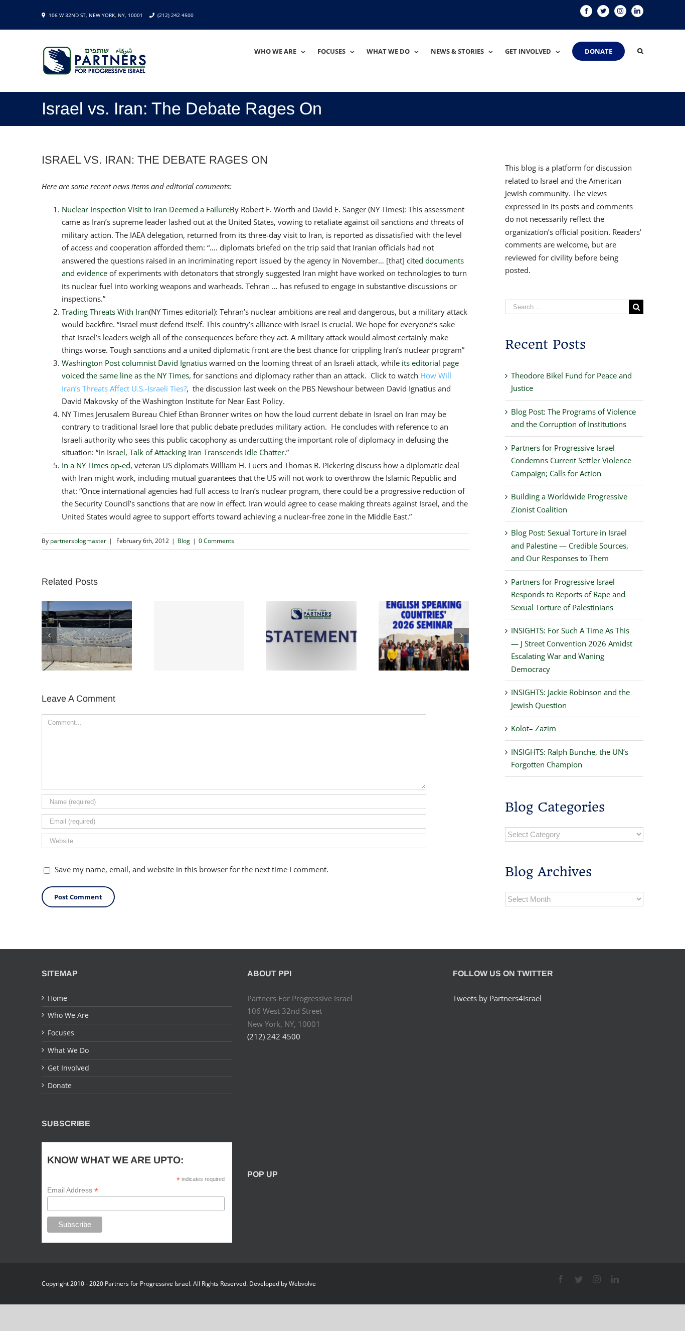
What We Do (68, 1050)
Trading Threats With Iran (105, 312)
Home (57, 998)
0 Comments (216, 541)
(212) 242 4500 (175, 15)
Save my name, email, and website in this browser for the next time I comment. (191, 869)
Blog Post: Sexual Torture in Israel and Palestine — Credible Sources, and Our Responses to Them (569, 545)
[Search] (640, 51)
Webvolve (302, 1283)
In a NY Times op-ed (96, 465)
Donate (60, 1085)
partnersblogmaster (78, 541)
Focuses (61, 1032)
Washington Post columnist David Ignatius (134, 363)
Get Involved (68, 1068)
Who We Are (68, 1015)
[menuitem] (285, 51)
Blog (184, 541)
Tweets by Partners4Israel (497, 998)
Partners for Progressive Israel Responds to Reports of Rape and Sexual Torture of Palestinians (568, 594)
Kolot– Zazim (533, 728)
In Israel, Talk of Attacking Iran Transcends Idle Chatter (191, 452)
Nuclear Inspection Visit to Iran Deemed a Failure (146, 209)
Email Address (72, 1190)
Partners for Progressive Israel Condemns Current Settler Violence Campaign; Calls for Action (571, 460)
